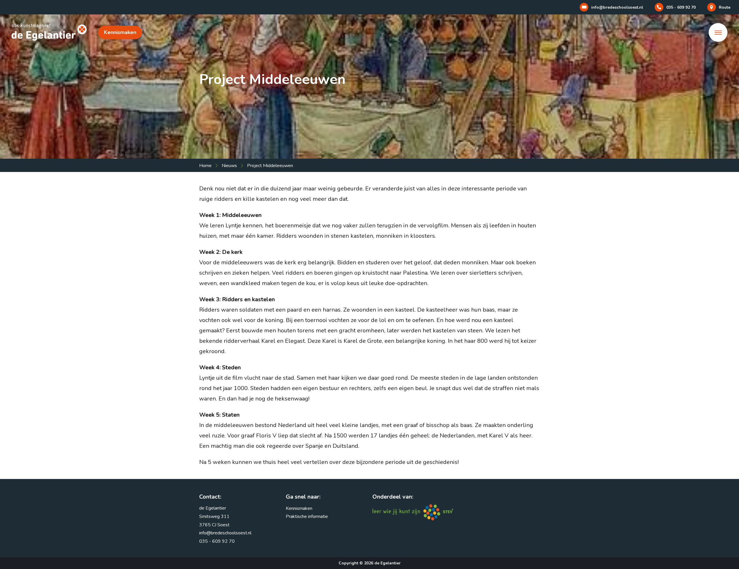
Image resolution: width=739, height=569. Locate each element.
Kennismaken (120, 32)
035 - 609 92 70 (217, 541)
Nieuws (229, 165)
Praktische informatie (307, 516)
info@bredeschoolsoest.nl (225, 533)
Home (205, 165)
